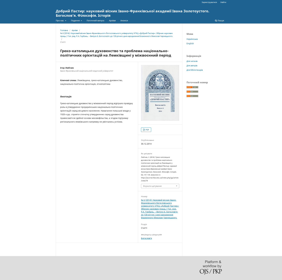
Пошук (220, 20)
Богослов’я (146, 238)
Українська (192, 39)
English (190, 43)
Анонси (124, 20)
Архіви (112, 20)
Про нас (60, 20)
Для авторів (192, 65)
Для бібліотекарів (195, 70)
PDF (147, 129)
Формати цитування (152, 186)
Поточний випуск (95, 20)
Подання (75, 20)
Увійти (223, 2)
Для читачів (192, 61)
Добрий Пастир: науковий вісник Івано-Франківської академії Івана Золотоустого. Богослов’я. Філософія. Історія (132, 13)
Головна (64, 30)
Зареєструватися (209, 2)
